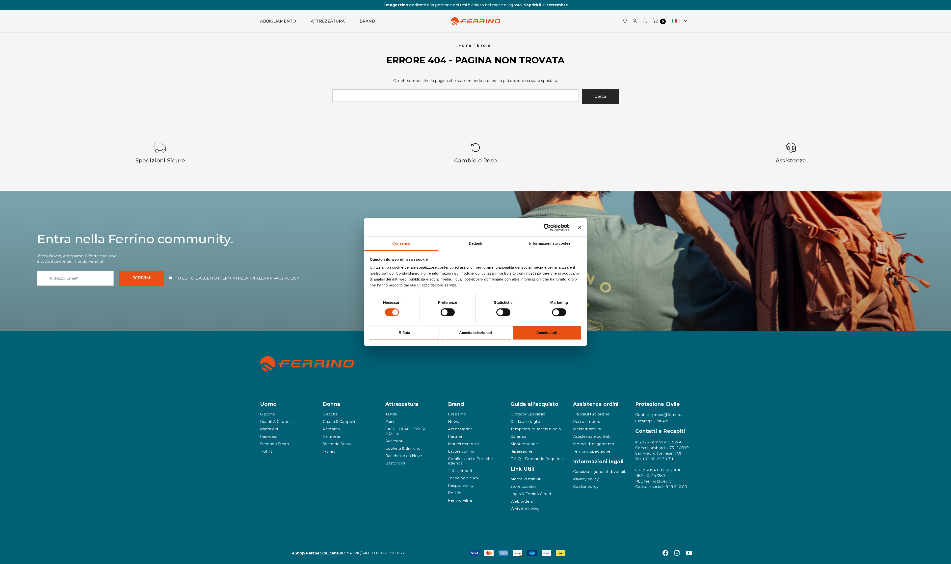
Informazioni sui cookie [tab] (549, 243)
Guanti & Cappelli (276, 421)
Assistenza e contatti (592, 436)
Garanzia (518, 436)
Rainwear (269, 436)
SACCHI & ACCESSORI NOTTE (405, 431)
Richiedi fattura (587, 429)
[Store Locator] (625, 21)
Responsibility (461, 485)
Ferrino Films (460, 500)
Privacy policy (586, 479)
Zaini (389, 421)
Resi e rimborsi (587, 421)
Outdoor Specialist (527, 414)
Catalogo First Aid (651, 421)
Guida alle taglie (525, 421)
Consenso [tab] (401, 243)
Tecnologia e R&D (464, 478)
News (453, 421)
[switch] (448, 312)
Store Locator (523, 486)
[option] (160, 153)
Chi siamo (457, 414)
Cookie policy (585, 486)
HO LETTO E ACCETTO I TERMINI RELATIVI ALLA (237, 278)
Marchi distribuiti (463, 443)
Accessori (394, 440)
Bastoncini (395, 463)
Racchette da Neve (403, 455)
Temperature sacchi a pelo (535, 429)
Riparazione (521, 451)
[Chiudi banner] (579, 227)
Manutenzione (524, 443)
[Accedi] (635, 21)
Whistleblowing (525, 508)
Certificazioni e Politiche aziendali (470, 460)
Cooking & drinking (403, 448)
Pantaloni (269, 429)
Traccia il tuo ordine (591, 414)
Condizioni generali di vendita (600, 471)
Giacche (267, 414)
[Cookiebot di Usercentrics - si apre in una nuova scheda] (547, 227)
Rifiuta (404, 333)
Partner (455, 436)
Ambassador (460, 429)
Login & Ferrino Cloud (530, 493)
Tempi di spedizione (591, 451)
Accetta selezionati (475, 333)
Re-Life (454, 492)
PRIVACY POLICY (283, 278)
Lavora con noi (461, 451)
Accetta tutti (546, 333)
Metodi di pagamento (593, 443)
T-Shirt (266, 451)
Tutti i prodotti (461, 470)
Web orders (521, 501)
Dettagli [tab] (475, 243)
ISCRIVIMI (141, 278)
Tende (391, 414)
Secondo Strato (274, 443)
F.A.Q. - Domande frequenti (536, 458)
